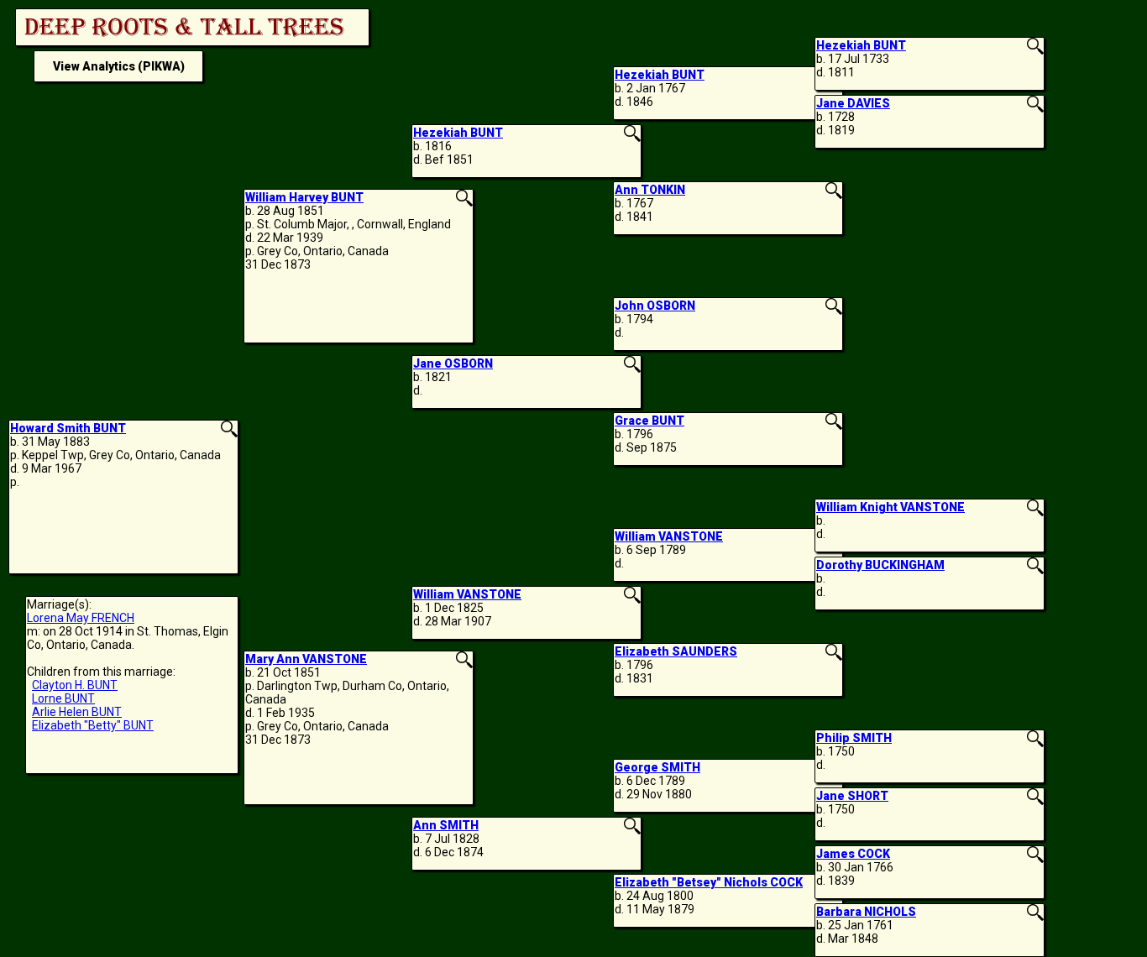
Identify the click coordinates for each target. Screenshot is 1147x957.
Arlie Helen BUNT (77, 712)
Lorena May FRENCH (80, 618)
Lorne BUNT (63, 698)
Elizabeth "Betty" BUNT (93, 725)
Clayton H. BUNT (75, 685)
